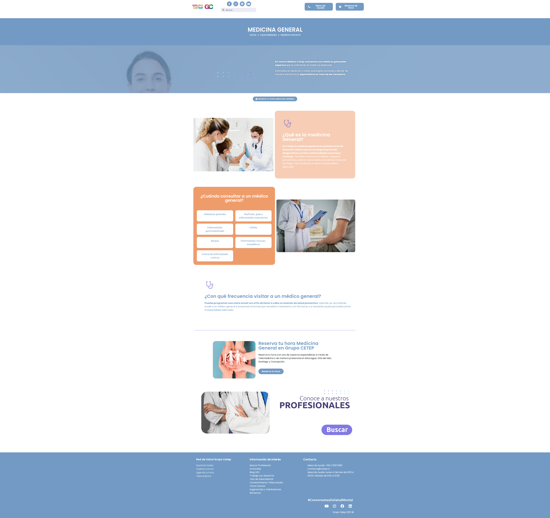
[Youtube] (248, 3)
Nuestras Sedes (204, 465)
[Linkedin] (242, 3)
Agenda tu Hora (205, 472)
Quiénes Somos (205, 469)
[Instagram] (235, 3)
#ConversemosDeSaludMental (330, 500)
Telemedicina (203, 476)
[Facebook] (342, 506)
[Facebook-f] (229, 3)
